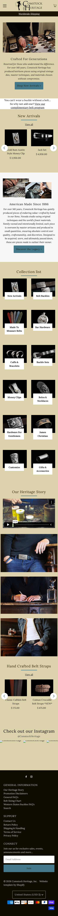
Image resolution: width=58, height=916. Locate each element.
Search (7, 808)
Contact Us (9, 821)
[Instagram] (31, 776)
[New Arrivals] (15, 287)
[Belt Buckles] (43, 288)
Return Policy (11, 824)
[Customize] (15, 459)
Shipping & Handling (14, 828)
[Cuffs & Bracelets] (15, 354)
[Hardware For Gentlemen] (15, 424)
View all (29, 124)
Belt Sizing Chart (12, 800)
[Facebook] (26, 776)
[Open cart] (55, 5)
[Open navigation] (5, 5)
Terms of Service (12, 832)
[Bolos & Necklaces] (43, 389)
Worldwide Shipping (29, 13)
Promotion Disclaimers (16, 793)
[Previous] (4, 148)
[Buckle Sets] (43, 354)
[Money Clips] (15, 389)
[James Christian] (43, 424)
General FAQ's (11, 797)
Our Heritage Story (14, 789)
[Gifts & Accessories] (43, 459)
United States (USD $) (28, 894)
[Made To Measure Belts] (15, 319)
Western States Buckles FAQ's (19, 804)
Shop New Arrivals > (29, 85)
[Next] (53, 148)
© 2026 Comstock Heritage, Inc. (20, 881)
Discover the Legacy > (29, 249)
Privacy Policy (11, 835)
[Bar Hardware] (43, 319)
